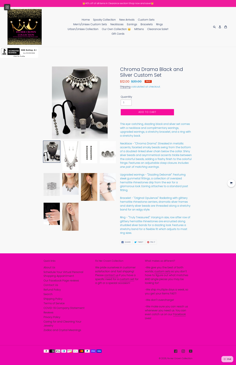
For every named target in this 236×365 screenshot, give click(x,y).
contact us (111, 275)
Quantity (126, 97)
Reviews (48, 312)
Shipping (125, 86)
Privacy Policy (52, 317)
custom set (127, 279)
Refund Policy (52, 290)
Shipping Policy (53, 299)
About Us (49, 267)
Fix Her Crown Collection (179, 358)
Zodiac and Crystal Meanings (62, 330)
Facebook (179, 314)
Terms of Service (54, 303)
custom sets (162, 271)
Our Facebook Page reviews (61, 280)
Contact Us (51, 285)
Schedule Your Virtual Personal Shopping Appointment (63, 274)
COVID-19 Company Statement (64, 308)
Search (48, 294)
